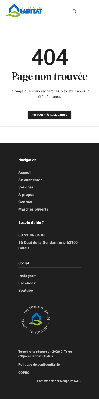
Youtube (25, 290)
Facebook (27, 283)
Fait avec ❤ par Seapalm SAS (59, 381)
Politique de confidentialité (39, 364)
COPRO (23, 372)
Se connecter (30, 180)
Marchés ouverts (33, 209)
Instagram (27, 276)
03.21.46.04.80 (31, 235)
